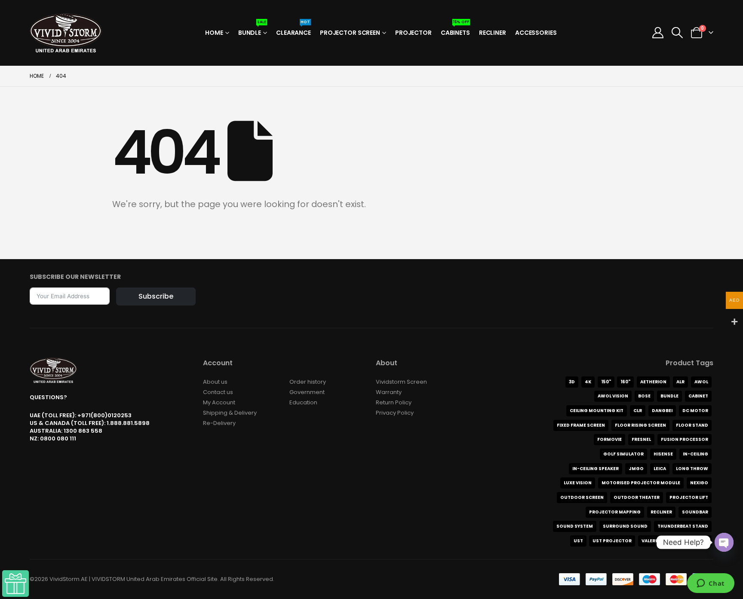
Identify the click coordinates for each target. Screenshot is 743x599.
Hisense (663, 454)
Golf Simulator (623, 454)
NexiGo (699, 483)
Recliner (492, 32)
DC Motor (695, 410)
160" (625, 382)
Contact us (218, 392)
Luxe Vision (578, 483)
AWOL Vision (613, 396)
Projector (413, 32)
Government (307, 392)
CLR (637, 410)
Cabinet (698, 396)
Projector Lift (688, 497)
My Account (219, 402)
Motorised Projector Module (641, 483)
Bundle (252, 30)
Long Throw (692, 468)
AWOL (701, 382)
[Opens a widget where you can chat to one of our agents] (710, 584)
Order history (307, 382)
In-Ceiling (695, 454)
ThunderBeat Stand (682, 526)
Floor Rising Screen (640, 425)
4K (588, 382)
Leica (660, 468)
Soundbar (695, 512)
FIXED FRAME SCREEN (581, 425)
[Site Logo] (66, 33)
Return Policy (393, 402)
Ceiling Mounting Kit (596, 410)
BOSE (644, 396)
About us (215, 382)
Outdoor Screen (582, 497)
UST (578, 541)
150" (606, 382)
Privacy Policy (395, 413)
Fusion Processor (684, 439)
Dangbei (662, 410)
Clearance (293, 30)
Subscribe (155, 296)
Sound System (574, 526)
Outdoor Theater (637, 497)
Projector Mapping (615, 512)
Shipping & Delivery (230, 413)
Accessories (536, 32)
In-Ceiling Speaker (595, 468)
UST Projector (612, 541)
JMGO (636, 468)
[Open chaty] (724, 542)
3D (572, 382)
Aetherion (653, 382)
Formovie (609, 439)
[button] (677, 32)
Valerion (653, 541)
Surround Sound (625, 526)
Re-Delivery (219, 423)
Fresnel (641, 439)
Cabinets (455, 30)
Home (214, 32)
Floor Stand (692, 425)
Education (303, 402)
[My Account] (657, 32)
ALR (680, 382)
